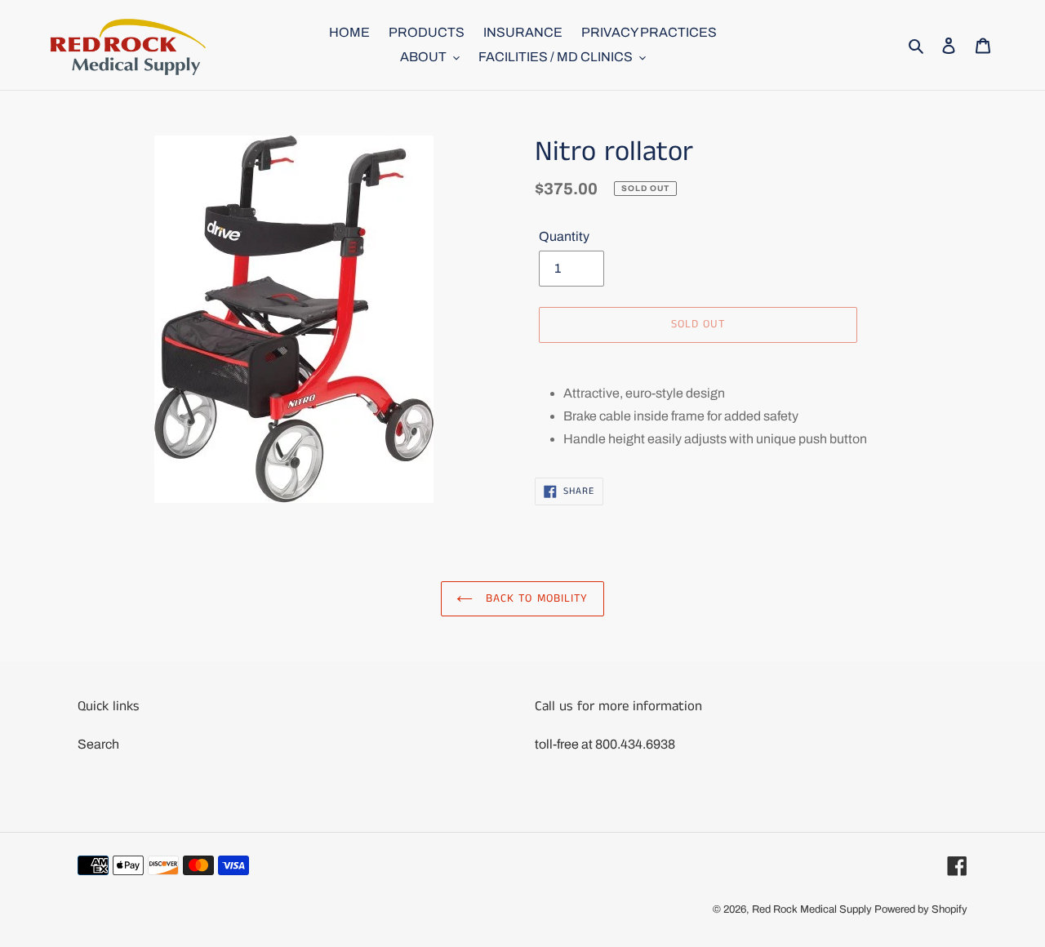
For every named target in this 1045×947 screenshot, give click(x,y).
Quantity (564, 236)
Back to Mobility (534, 598)
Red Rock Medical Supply (812, 909)
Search (98, 744)
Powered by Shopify (920, 909)
